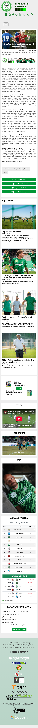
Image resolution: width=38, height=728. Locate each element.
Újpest (9, 596)
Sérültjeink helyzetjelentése (19, 384)
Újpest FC (19, 552)
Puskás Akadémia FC (19, 533)
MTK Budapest (20, 537)
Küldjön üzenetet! (19, 633)
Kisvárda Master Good (20, 567)
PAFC (9, 586)
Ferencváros (22, 586)
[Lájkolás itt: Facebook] (19, 179)
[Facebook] (13, 15)
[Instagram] (16, 15)
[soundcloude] (23, 14)
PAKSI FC (19, 548)
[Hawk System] (19, 713)
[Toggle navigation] (5, 24)
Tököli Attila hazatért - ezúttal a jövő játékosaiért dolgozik (18, 361)
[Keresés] (32, 15)
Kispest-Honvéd (19, 559)
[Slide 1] (15, 456)
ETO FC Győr (19, 540)
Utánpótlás (32, 50)
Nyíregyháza (19, 555)
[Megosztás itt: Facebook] (19, 183)
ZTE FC (19, 574)
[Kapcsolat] (10, 14)
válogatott (16, 169)
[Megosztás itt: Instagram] (19, 191)
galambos (26, 169)
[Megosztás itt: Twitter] (19, 187)
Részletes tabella (8, 604)
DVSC (19, 563)
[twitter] (28, 14)
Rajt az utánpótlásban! (12, 232)
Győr (20, 583)
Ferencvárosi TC (19, 570)
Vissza (19, 388)
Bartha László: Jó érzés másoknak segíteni (17, 318)
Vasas (19, 544)
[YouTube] (19, 15)
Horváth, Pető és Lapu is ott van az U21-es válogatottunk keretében (17, 277)
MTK (20, 600)
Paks (20, 589)
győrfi (5, 172)
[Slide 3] (22, 456)
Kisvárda (8, 583)
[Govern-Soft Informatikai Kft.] (19, 721)
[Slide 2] (19, 456)
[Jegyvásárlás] (6, 14)
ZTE (20, 593)
